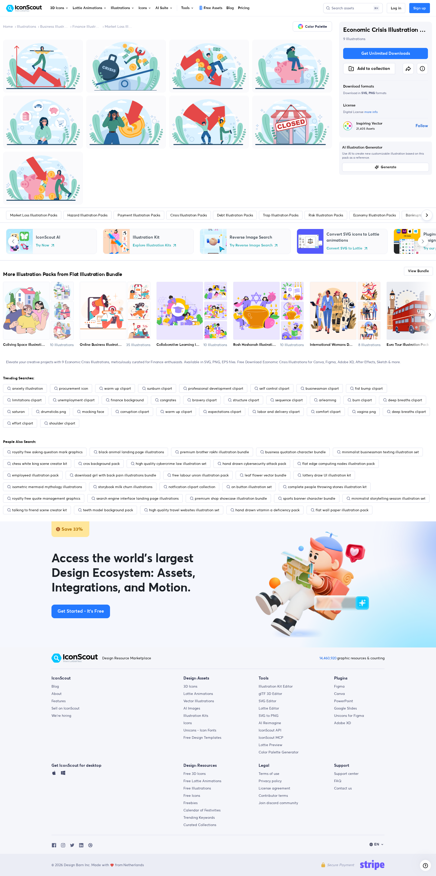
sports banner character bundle (309, 498)
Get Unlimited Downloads (385, 53)
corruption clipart (134, 411)
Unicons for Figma (349, 715)
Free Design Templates (202, 737)
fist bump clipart (369, 388)
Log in (396, 8)
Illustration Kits (195, 715)
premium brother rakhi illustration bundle (214, 452)
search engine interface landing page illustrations (137, 498)
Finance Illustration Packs (86, 26)
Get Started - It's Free (81, 611)
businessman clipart (322, 388)
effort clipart (22, 423)
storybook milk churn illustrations (125, 487)
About (56, 693)
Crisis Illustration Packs (188, 215)
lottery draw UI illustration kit (327, 475)
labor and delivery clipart (278, 411)
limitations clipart (27, 400)
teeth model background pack (108, 510)
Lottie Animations (198, 693)
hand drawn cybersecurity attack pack (254, 463)
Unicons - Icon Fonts (199, 730)
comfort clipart (328, 411)
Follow (422, 126)
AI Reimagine (270, 723)
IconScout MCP (271, 737)
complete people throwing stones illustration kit (327, 487)
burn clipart (362, 400)
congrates (168, 400)
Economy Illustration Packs (374, 215)
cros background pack (101, 463)
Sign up (419, 8)
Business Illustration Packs (54, 26)
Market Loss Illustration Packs (119, 26)
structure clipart (246, 400)
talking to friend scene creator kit (39, 510)
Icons (187, 723)
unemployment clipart (76, 400)
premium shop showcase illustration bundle (231, 498)
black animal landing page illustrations (131, 452)
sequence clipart (289, 400)
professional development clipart (215, 388)
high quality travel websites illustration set (184, 510)
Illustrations (26, 26)
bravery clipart (204, 400)
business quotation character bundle (295, 452)
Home (8, 26)
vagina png (366, 411)
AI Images (191, 708)
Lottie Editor (269, 708)
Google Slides (345, 708)
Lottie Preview (270, 745)
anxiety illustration (27, 388)
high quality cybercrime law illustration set (171, 463)
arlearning (327, 400)
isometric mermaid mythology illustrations (47, 487)
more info (371, 112)
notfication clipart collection (192, 487)
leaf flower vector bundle (265, 475)
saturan (18, 411)
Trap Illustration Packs (280, 215)
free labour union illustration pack (200, 475)
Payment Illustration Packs (139, 215)
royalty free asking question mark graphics (47, 452)
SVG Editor (267, 701)
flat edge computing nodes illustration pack (338, 463)
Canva (339, 693)
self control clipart (274, 388)
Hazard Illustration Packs (87, 215)
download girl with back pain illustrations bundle (115, 475)
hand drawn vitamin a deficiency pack (267, 510)
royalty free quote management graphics (46, 498)
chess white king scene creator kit (39, 463)
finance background (127, 400)
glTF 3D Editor (270, 693)
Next (423, 241)
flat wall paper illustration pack (342, 510)
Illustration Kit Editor (276, 686)
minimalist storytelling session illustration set (388, 498)
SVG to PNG (269, 715)
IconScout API (270, 730)
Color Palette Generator (278, 752)
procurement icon (73, 388)
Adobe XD (342, 723)
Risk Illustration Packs (326, 215)
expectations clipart (224, 411)
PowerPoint (343, 701)
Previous (13, 241)
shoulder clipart (62, 423)
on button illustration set (251, 487)
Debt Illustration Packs (235, 215)
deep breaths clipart (405, 400)
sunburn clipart (159, 388)
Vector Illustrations (198, 701)
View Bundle (418, 271)
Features (58, 701)
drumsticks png (53, 411)
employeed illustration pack (35, 475)
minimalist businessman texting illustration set (380, 452)
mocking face (93, 411)
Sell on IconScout (65, 708)
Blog (55, 686)
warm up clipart (117, 388)
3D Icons (190, 686)
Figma (339, 686)
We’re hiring (61, 715)
